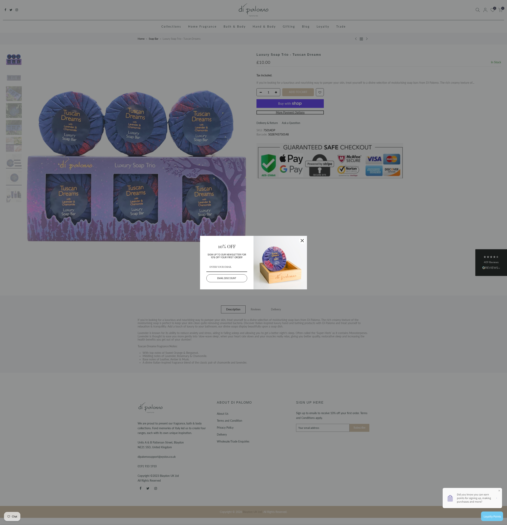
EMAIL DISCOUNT (226, 278)
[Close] (302, 240)
